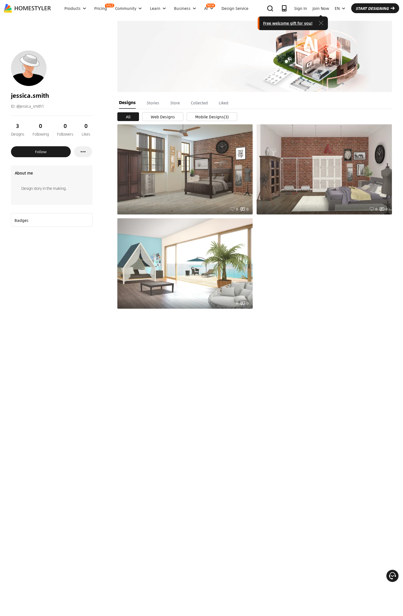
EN (337, 8)
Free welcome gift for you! (288, 23)
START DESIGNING (372, 8)
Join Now (321, 8)
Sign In (300, 8)
